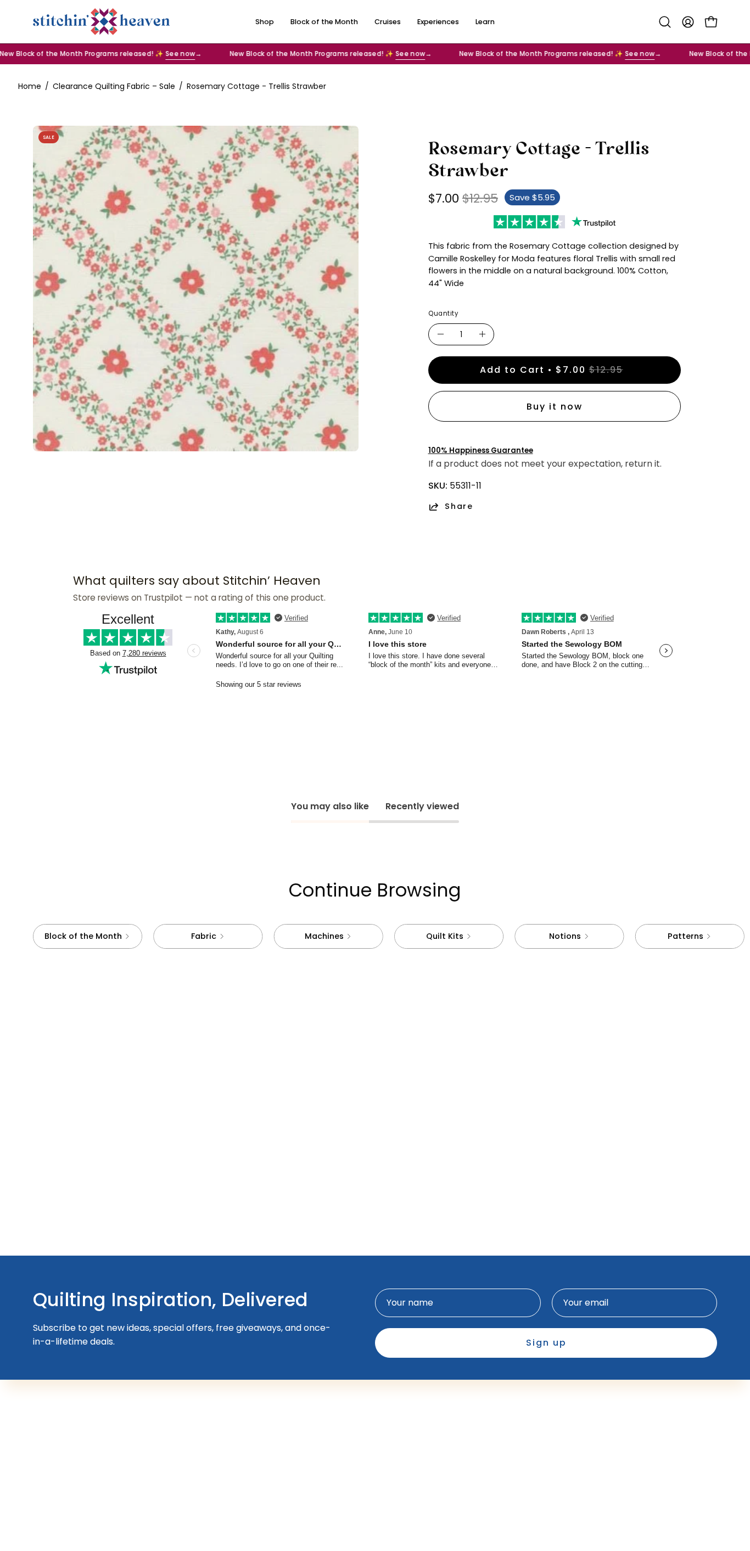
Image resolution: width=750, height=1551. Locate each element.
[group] (375, 936)
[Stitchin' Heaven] (101, 21)
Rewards (263, 1417)
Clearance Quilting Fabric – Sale (114, 86)
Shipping (404, 1381)
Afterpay (264, 1381)
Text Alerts (268, 1399)
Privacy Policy (415, 1399)
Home (29, 86)
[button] (664, 21)
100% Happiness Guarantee (480, 450)
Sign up (546, 1342)
